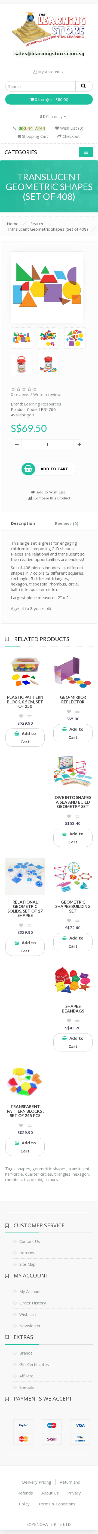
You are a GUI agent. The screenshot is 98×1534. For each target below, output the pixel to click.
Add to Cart (54, 468)
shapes (23, 1168)
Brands (26, 1353)
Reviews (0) (66, 523)
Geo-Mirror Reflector (73, 699)
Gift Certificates (34, 1364)
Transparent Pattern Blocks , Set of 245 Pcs (25, 1111)
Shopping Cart (34, 136)
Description (23, 523)
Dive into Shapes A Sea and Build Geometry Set (73, 802)
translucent (79, 1168)
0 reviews (20, 394)
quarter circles (38, 1174)
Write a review (47, 394)
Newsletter (30, 1325)
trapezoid (33, 1179)
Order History (32, 1303)
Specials (26, 1387)
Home (13, 223)
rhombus (13, 1179)
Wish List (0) (71, 128)
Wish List (27, 1314)
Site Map (27, 1264)
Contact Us (29, 1241)
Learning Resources (42, 404)
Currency (52, 116)
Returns (26, 1252)
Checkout (71, 136)
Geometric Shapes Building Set (73, 906)
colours (51, 1179)
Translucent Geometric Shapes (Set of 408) (47, 229)
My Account (49, 71)
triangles (62, 1174)
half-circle (14, 1174)
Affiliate (26, 1376)
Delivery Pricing (36, 1482)
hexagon (81, 1174)
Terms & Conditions (56, 1503)
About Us (50, 1493)
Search (36, 223)
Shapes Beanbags (73, 1008)
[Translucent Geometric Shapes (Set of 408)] (47, 287)
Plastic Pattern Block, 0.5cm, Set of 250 (25, 702)
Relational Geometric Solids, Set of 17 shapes (25, 908)
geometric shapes (49, 1168)
